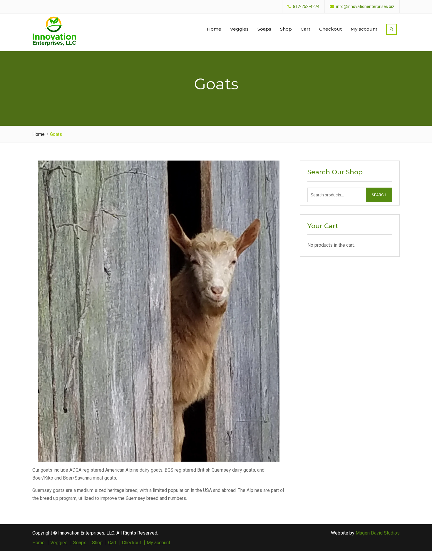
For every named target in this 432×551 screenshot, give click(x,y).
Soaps (264, 29)
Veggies (239, 29)
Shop (286, 29)
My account (364, 29)
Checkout (330, 29)
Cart (305, 29)
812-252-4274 (306, 6)
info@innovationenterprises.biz (365, 6)
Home (214, 29)
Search (379, 195)
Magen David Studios (378, 533)
